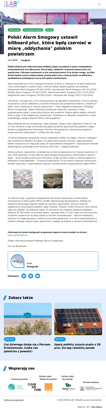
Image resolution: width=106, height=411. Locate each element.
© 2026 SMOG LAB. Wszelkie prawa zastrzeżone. (79, 400)
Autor (29, 263)
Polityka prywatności (14, 400)
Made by (81, 407)
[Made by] (94, 407)
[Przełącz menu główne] (99, 4)
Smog (49, 30)
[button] (23, 275)
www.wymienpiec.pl (17, 235)
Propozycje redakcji (33, 30)
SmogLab (25, 60)
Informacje (14, 30)
